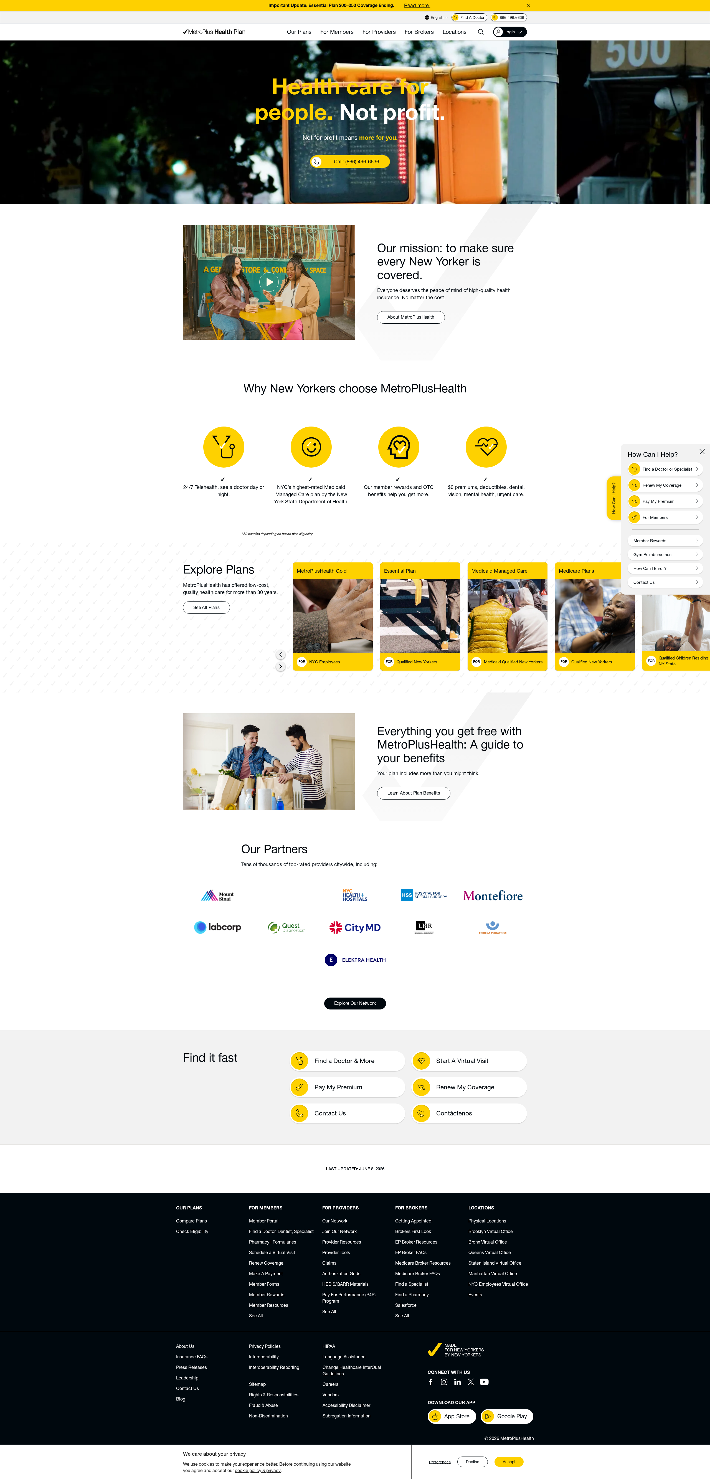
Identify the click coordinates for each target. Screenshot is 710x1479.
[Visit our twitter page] (471, 1382)
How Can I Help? (613, 498)
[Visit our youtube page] (484, 1382)
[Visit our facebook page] (431, 1382)
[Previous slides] (280, 654)
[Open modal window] (269, 282)
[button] (481, 32)
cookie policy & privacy (258, 1470)
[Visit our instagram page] (444, 1382)
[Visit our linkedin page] (457, 1382)
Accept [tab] (509, 1462)
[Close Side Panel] (702, 451)
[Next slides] (280, 666)
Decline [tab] (472, 1462)
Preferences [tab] (440, 1462)
